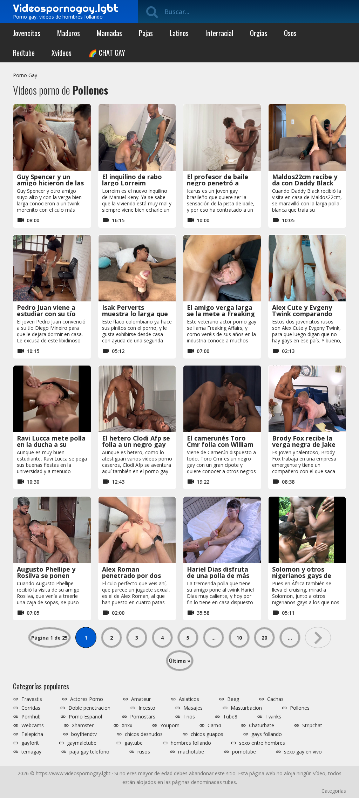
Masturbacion (246, 708)
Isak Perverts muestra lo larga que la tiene (135, 313)
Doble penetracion (89, 708)
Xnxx (127, 725)
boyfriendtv (84, 734)
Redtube (24, 52)
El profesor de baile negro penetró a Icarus (217, 182)
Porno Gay (25, 75)
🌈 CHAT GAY (106, 52)
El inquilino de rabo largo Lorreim (132, 179)
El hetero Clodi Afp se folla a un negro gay (136, 441)
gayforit (30, 743)
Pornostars (142, 716)
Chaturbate (261, 725)
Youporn (170, 725)
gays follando (266, 734)
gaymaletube (81, 743)
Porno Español (85, 716)
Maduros (68, 33)
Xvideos (62, 52)
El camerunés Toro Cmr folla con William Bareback (220, 444)
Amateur (141, 699)
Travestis (31, 699)
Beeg (233, 699)
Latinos (179, 33)
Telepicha (32, 734)
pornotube (244, 752)
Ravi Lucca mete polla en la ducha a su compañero (51, 444)
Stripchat (312, 725)
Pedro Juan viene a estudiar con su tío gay (46, 313)
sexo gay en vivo (303, 752)
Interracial (219, 33)
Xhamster (83, 725)
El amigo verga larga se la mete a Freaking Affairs (221, 313)
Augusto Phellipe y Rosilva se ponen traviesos (46, 575)
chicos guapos (207, 734)
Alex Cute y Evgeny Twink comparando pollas (302, 313)
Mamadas (109, 33)
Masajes (193, 708)
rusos (143, 752)
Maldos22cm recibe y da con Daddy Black (304, 179)
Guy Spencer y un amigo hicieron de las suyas (50, 182)
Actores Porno (86, 699)
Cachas (275, 699)
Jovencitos (26, 33)
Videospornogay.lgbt (65, 8)
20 (264, 637)
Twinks (273, 716)
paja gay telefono (89, 752)
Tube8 (230, 716)
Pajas (146, 33)
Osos (290, 33)
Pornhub (31, 716)
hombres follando (191, 743)
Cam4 (214, 725)
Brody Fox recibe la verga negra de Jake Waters (304, 444)
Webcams (32, 725)
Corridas (30, 708)
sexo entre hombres (262, 743)
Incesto (146, 708)
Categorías (333, 790)
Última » (179, 660)
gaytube (133, 743)
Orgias (258, 33)
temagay (31, 752)
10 (239, 637)
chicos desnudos (144, 734)
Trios (189, 716)
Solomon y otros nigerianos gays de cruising (301, 575)
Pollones (300, 708)
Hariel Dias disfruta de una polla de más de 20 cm (218, 575)
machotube (191, 752)
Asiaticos (189, 699)
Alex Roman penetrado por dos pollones (131, 575)
